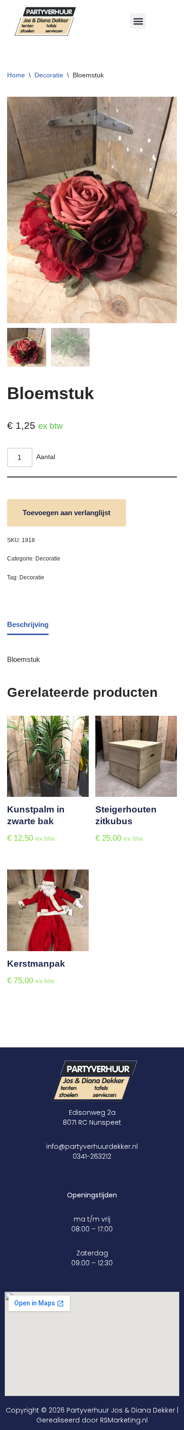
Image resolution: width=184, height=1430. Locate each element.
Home (16, 75)
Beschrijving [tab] (28, 624)
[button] (138, 21)
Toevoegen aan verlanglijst (66, 513)
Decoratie (48, 75)
